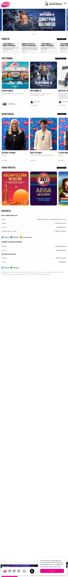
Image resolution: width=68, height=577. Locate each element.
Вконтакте (16, 237)
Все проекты (61, 167)
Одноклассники (27, 237)
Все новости (61, 39)
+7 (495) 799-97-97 (60, 223)
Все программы (61, 58)
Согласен (52, 571)
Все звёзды (62, 114)
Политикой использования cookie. (50, 566)
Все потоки (24, 571)
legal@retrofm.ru (61, 227)
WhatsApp (16, 267)
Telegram (7, 237)
